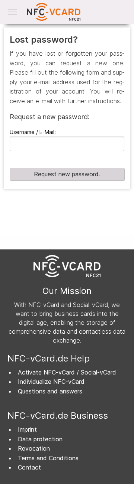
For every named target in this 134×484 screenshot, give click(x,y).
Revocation (34, 448)
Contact (29, 467)
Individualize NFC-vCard (51, 381)
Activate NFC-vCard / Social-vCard (67, 372)
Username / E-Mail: (33, 132)
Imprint (27, 429)
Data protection (40, 439)
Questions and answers (50, 391)
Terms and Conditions (48, 458)
